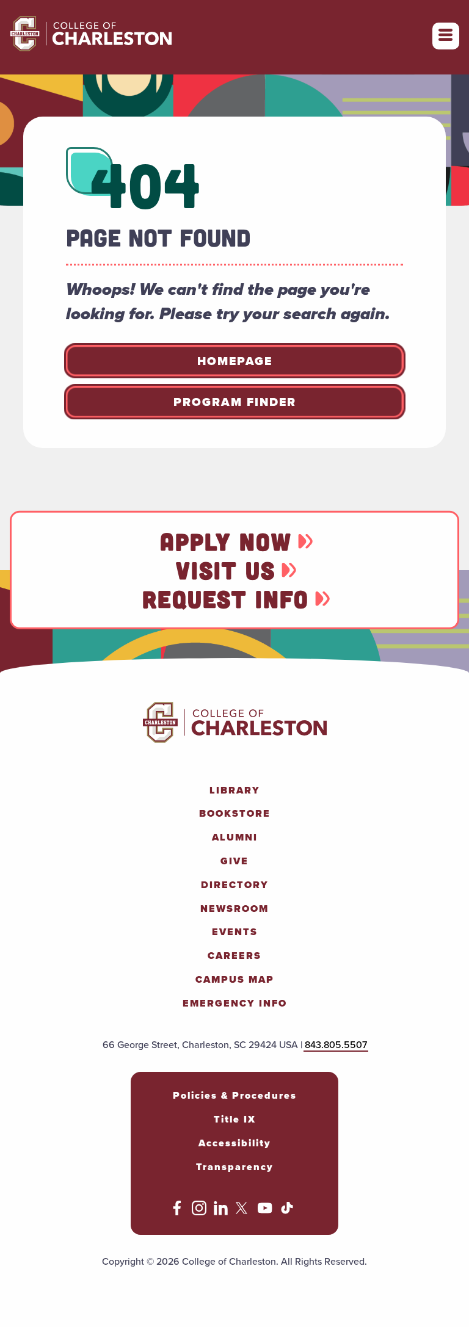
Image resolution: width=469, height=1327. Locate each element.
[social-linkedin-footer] (221, 1212)
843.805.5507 (336, 1045)
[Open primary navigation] (445, 36)
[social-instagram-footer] (199, 1212)
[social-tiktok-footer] (287, 1212)
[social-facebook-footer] (177, 1212)
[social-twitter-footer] (243, 1212)
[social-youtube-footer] (265, 1212)
